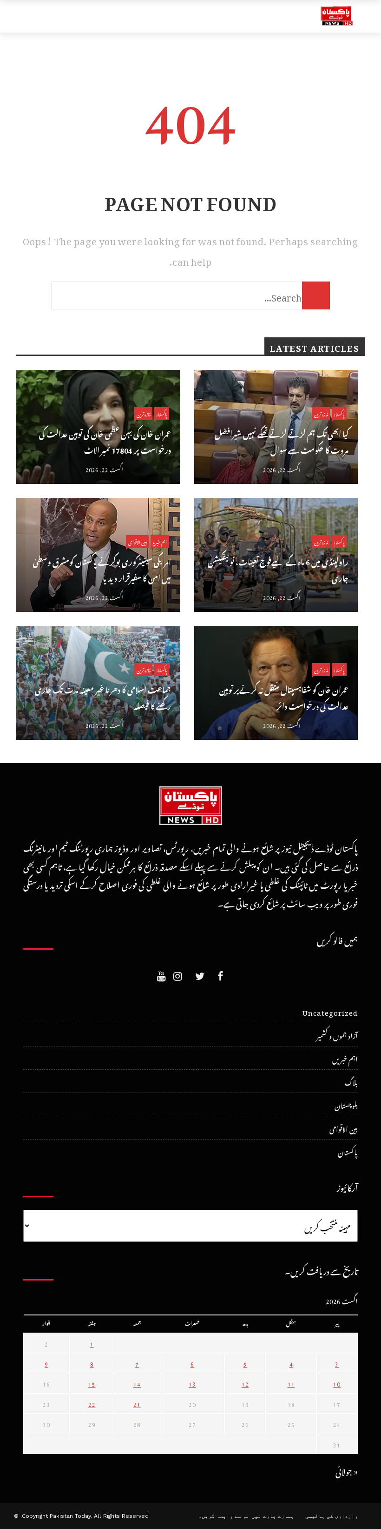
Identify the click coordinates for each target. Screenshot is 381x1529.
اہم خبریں (160, 541)
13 (192, 1383)
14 (137, 1383)
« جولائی (346, 1470)
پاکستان (162, 413)
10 (337, 1383)
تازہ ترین (143, 413)
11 (291, 1383)
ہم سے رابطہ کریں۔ (224, 1516)
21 (137, 1403)
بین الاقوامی (137, 541)
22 (92, 1403)
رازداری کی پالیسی (331, 1516)
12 (245, 1383)
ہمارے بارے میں (272, 1516)
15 (92, 1383)
